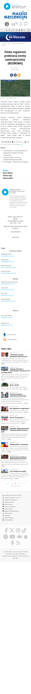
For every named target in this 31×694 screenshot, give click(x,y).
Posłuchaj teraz (8, 513)
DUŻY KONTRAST (8, 520)
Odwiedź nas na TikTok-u (17, 30)
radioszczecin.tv (8, 509)
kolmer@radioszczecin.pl (7, 289)
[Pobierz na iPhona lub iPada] (26, 534)
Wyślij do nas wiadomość (22, 30)
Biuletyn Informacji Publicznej (11, 511)
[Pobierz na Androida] (19, 534)
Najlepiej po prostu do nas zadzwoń (7, 30)
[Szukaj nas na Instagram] (18, 528)
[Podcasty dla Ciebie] (12, 540)
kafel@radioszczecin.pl (7, 317)
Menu (28, 30)
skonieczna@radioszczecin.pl (8, 267)
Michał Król (15, 70)
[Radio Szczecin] (15, 15)
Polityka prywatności (12, 556)
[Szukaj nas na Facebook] (6, 528)
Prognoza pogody (9, 502)
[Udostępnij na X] (15, 75)
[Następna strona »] (23, 484)
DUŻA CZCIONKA (8, 518)
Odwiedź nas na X (12, 30)
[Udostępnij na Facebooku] (11, 75)
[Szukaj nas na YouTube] (12, 534)
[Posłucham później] (21, 144)
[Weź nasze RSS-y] (18, 540)
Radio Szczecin (6, 43)
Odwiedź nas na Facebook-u (9, 30)
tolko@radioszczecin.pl (7, 295)
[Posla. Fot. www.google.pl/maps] (15, 88)
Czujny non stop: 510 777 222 (12, 497)
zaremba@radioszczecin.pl (8, 301)
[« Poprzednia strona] (7, 484)
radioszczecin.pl (8, 504)
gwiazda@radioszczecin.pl (8, 284)
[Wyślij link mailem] (19, 75)
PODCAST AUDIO (11, 334)
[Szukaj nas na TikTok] (24, 528)
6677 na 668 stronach (15, 486)
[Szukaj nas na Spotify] (5, 534)
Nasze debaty (8, 173)
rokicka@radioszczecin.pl (7, 262)
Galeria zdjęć (7, 175)
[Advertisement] (15, 580)
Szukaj (24, 30)
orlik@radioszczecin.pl (7, 325)
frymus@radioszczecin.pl (7, 256)
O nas (3, 248)
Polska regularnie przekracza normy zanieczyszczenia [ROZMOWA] (15, 57)
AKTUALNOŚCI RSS (12, 339)
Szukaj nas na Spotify (19, 30)
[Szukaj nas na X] (12, 528)
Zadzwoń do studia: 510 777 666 (12, 495)
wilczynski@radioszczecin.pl (8, 273)
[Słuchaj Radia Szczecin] (7, 6)
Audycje (3, 45)
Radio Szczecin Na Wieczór (18, 43)
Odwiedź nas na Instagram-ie (14, 30)
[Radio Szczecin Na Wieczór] (15, 37)
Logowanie (7, 515)
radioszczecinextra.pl (9, 506)
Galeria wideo (8, 178)
